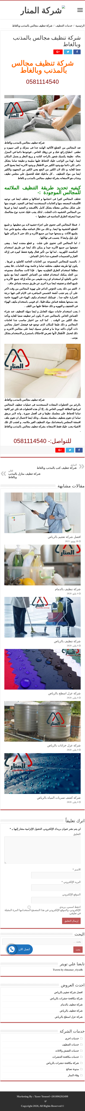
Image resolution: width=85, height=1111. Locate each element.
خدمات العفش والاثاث (67, 1050)
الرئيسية (80, 25)
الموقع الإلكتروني (71, 894)
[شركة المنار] (42, 9)
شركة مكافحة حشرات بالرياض (66, 998)
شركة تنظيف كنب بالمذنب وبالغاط (57, 466)
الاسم (77, 869)
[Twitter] (45, 1101)
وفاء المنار (73, 1075)
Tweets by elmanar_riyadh (68, 969)
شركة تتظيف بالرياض (67, 641)
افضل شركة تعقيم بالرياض (64, 536)
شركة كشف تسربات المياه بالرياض (59, 797)
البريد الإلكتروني (71, 881)
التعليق (77, 834)
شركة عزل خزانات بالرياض (64, 745)
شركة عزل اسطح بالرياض (64, 693)
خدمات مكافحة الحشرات (65, 1056)
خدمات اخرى (72, 1038)
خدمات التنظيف (64, 25)
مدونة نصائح (72, 1069)
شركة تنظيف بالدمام (68, 589)
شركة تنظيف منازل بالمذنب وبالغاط (24, 474)
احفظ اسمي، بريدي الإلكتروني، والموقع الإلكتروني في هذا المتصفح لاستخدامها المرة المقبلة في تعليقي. (43, 910)
